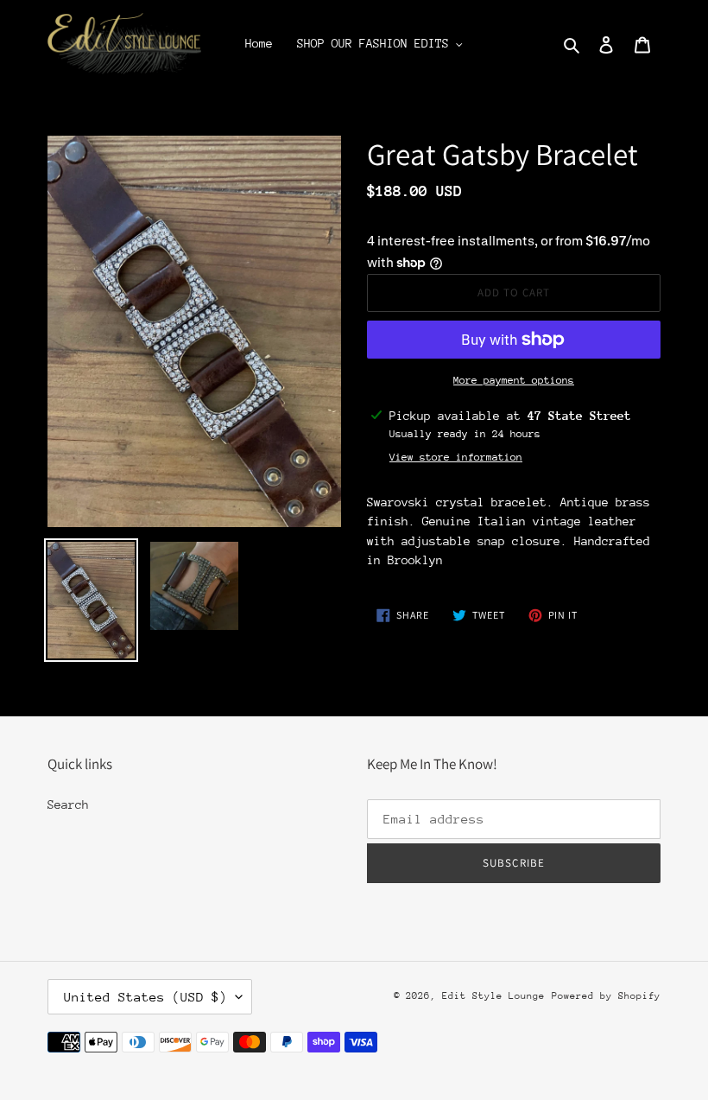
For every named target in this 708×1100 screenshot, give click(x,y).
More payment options (513, 380)
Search (68, 804)
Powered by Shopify (606, 995)
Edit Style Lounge (493, 995)
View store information (455, 457)
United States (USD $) (145, 996)
